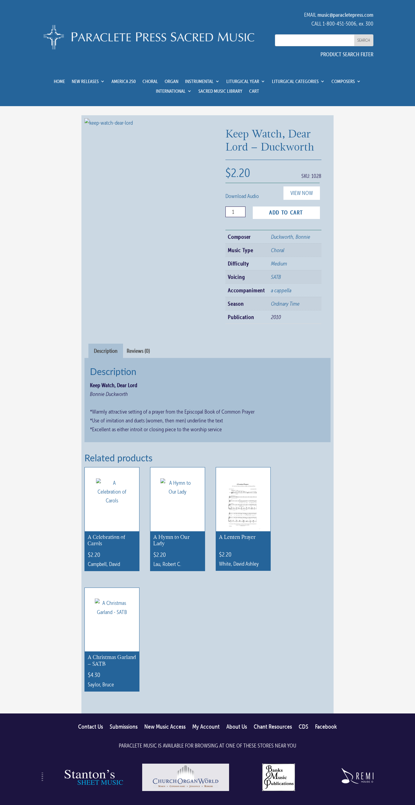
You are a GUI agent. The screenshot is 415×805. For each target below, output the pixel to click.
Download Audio (242, 196)
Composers (343, 81)
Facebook (326, 726)
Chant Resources (273, 726)
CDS (303, 726)
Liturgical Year (242, 81)
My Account (206, 726)
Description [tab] (106, 351)
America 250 (123, 81)
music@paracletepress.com (345, 15)
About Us (236, 726)
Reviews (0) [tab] (138, 351)
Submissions (124, 726)
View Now (301, 193)
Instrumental (199, 81)
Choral (150, 81)
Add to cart (286, 212)
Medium (279, 263)
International (171, 91)
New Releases (85, 81)
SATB (276, 277)
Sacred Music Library (220, 91)
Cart (254, 91)
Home (59, 81)
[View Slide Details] (92, 790)
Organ (171, 81)
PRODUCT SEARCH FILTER (347, 54)
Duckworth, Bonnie (290, 237)
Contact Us (90, 726)
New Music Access (165, 726)
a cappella (281, 290)
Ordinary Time (285, 303)
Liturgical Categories (295, 81)
